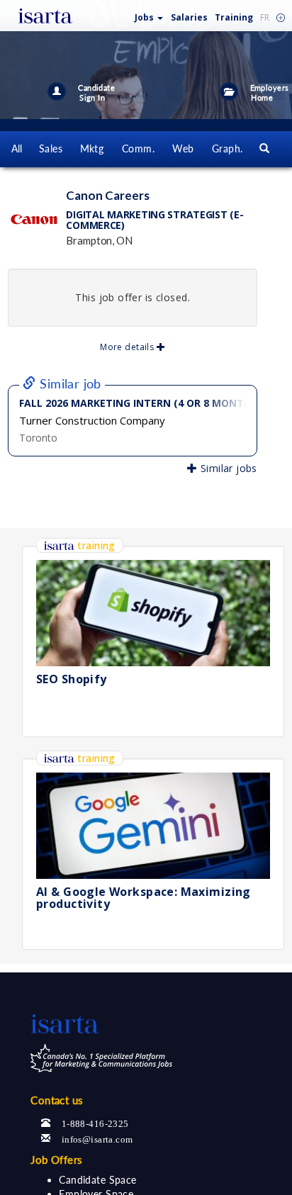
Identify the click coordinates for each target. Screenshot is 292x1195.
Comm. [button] (138, 148)
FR (264, 17)
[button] (149, 14)
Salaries (189, 17)
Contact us (56, 1100)
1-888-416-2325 (95, 1122)
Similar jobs (227, 468)
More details (128, 347)
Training (234, 17)
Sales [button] (50, 148)
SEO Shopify (71, 679)
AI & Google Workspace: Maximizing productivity (143, 898)
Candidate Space (97, 1180)
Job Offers (56, 1159)
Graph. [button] (227, 148)
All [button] (17, 148)
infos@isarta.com (97, 1138)
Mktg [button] (92, 148)
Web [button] (182, 148)
